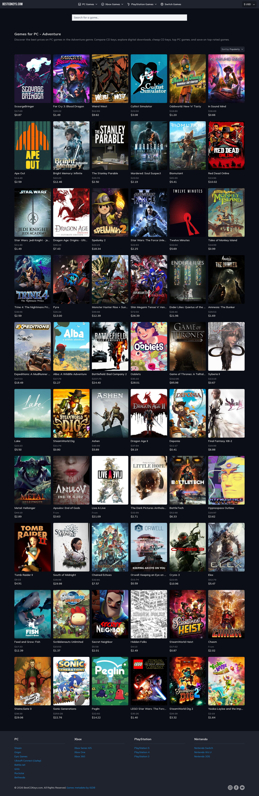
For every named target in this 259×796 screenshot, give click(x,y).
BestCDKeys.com (33, 787)
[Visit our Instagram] (230, 787)
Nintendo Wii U (202, 752)
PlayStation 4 (141, 752)
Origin (17, 752)
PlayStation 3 (141, 756)
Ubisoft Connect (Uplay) (27, 760)
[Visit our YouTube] (242, 787)
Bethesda (19, 777)
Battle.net (19, 764)
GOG (16, 768)
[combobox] (129, 17)
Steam (18, 747)
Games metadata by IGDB (81, 787)
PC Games (88, 4)
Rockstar (19, 773)
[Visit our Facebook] (236, 787)
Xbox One (79, 752)
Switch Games (173, 4)
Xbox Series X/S (83, 747)
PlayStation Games (142, 4)
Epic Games (20, 756)
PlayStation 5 (141, 747)
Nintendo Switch (203, 747)
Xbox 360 (79, 756)
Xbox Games (112, 4)
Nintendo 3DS (202, 756)
